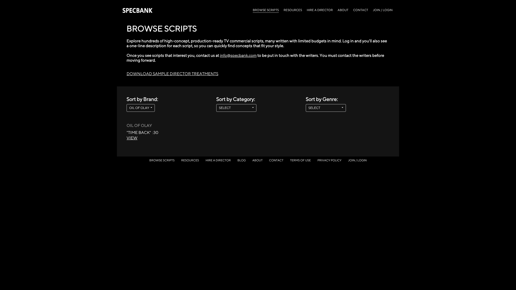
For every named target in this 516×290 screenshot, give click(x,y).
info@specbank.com (238, 55)
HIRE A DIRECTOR (320, 10)
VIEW (132, 138)
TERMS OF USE (300, 160)
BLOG (241, 160)
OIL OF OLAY (139, 108)
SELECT (235, 108)
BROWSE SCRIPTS (266, 10)
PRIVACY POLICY (329, 160)
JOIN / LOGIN (383, 10)
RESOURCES (293, 10)
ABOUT (343, 10)
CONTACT (360, 10)
